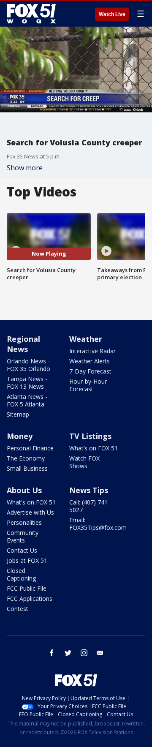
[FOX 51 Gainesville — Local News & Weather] (31, 13)
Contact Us (22, 550)
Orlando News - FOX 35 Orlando (28, 365)
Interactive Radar (92, 351)
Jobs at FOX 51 (27, 560)
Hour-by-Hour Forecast (88, 385)
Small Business (27, 468)
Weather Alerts (89, 361)
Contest (17, 609)
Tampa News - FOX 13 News (27, 382)
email (100, 653)
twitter (68, 653)
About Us (24, 490)
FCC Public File (26, 588)
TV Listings (90, 436)
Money (20, 436)
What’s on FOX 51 (93, 448)
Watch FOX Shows (84, 462)
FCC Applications (29, 598)
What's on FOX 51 (31, 502)
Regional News (23, 344)
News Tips (88, 490)
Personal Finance (30, 448)
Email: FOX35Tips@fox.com (98, 524)
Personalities (24, 522)
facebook (52, 653)
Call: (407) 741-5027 (89, 506)
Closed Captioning (21, 574)
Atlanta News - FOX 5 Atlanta (27, 400)
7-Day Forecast (90, 371)
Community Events (22, 536)
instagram (84, 653)
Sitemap (18, 414)
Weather (85, 339)
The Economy (26, 458)
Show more (25, 167)
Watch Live (112, 14)
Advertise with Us (30, 512)
